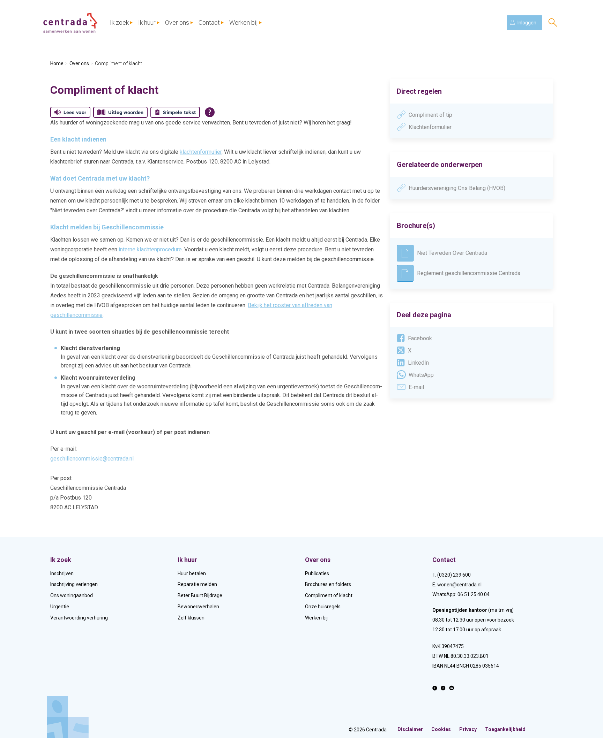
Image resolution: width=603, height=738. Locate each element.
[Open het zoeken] (553, 23)
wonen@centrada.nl (459, 584)
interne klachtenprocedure (150, 249)
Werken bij (243, 22)
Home (57, 63)
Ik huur (147, 22)
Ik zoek (119, 22)
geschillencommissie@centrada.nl (92, 458)
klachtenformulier (201, 152)
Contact (209, 22)
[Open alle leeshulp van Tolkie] (210, 112)
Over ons (177, 22)
